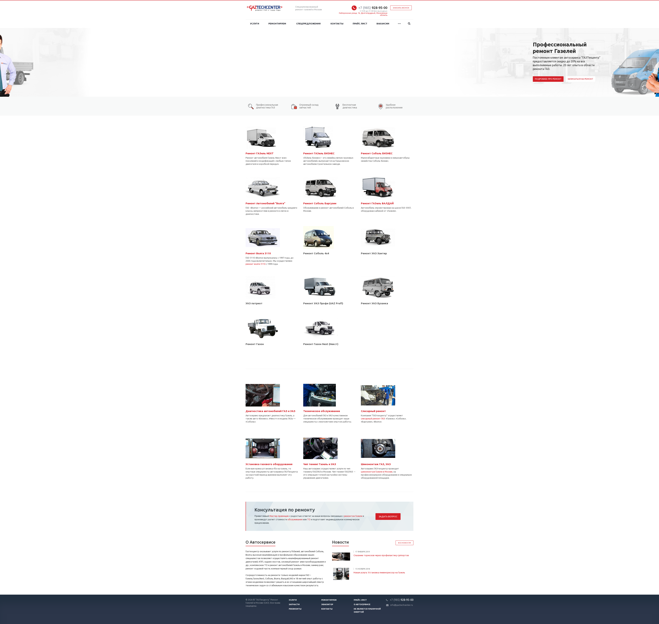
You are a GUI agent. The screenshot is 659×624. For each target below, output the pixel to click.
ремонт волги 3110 (255, 264)
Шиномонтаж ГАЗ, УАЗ (376, 464)
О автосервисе (362, 604)
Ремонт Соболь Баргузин (319, 203)
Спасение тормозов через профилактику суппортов (381, 555)
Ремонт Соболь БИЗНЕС (376, 153)
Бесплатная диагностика (350, 106)
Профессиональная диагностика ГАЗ (267, 106)
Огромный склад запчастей (309, 106)
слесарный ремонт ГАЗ (373, 418)
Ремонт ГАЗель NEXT (260, 153)
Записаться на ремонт (301, 79)
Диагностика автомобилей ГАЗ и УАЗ (270, 411)
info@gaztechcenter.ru (401, 605)
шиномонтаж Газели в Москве (376, 471)
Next (648, 62)
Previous (10, 62)
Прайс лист (360, 23)
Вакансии (383, 23)
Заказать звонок (401, 8)
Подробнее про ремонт (268, 79)
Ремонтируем (277, 23)
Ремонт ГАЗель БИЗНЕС (318, 153)
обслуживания (295, 519)
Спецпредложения (308, 23)
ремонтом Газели (353, 516)
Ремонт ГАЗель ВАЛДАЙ (377, 203)
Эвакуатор (327, 604)
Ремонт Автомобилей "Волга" (265, 203)
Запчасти (294, 604)
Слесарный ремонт (373, 411)
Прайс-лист (360, 600)
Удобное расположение (394, 106)
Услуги (254, 23)
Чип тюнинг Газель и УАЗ (319, 464)
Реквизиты (295, 609)
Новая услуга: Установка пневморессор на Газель (379, 572)
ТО (308, 519)
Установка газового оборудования (269, 464)
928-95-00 (372, 8)
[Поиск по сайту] (409, 23)
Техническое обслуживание (321, 411)
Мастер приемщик (279, 516)
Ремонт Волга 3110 (258, 253)
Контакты (337, 23)
